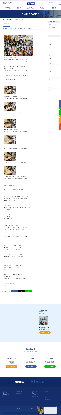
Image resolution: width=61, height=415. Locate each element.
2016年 (50, 71)
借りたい (17, 390)
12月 (51, 66)
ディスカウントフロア (20, 395)
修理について (33, 392)
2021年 (50, 52)
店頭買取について (5, 398)
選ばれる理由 (47, 390)
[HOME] (3, 19)
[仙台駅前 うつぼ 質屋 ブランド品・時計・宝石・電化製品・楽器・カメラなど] (31, 4)
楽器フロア (18, 396)
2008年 (50, 93)
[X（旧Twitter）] (21, 291)
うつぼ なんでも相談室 (34, 391)
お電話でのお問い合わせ (35, 398)
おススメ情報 (47, 399)
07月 (12, 19)
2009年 (50, 90)
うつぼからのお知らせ (52, 24)
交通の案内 (44, 3)
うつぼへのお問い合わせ (35, 396)
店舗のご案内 (18, 393)
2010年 (50, 87)
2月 (54, 69)
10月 (57, 66)
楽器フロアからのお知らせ (53, 27)
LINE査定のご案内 (51, 366)
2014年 (50, 76)
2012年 (50, 82)
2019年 (50, 58)
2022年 (50, 50)
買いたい (3, 390)
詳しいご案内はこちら (45, 332)
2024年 (50, 44)
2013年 (50, 79)
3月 (51, 69)
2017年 (10, 19)
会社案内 (38, 3)
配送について (4, 393)
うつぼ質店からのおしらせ (53, 32)
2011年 (50, 84)
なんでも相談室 (33, 390)
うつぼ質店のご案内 (19, 391)
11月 (54, 66)
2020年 (50, 55)
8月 (54, 67)
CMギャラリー (47, 396)
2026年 (50, 39)
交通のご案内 (18, 397)
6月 (51, 68)
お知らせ (6, 19)
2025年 (50, 41)
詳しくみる (31, 366)
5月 (54, 68)
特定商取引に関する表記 (6, 394)
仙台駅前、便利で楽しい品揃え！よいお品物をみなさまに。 (8, 3)
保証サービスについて (34, 393)
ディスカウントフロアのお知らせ (54, 30)
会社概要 (46, 391)
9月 (51, 67)
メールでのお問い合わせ (12, 366)
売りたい (3, 396)
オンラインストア (5, 391)
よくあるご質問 (34, 394)
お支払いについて (5, 392)
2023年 (50, 47)
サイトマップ (47, 400)
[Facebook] (14, 291)
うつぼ (33, 408)
